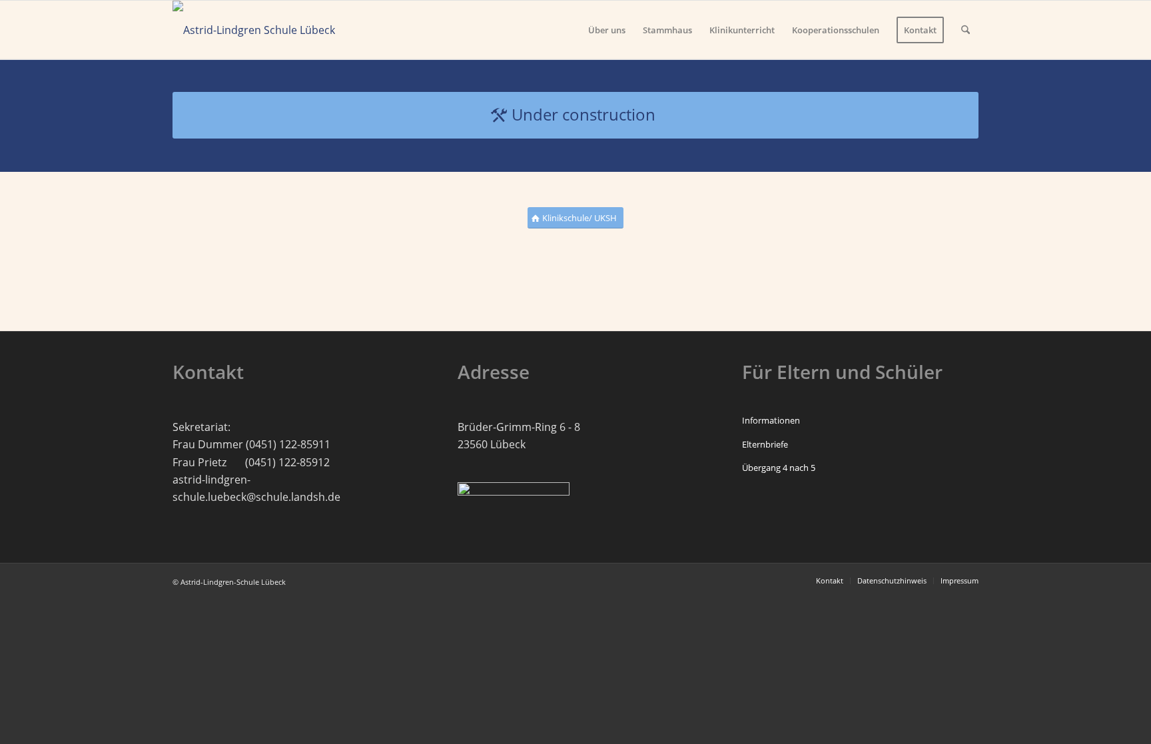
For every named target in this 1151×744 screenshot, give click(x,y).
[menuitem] (606, 30)
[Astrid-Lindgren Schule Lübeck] (254, 30)
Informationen (771, 420)
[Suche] (965, 30)
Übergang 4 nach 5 (778, 468)
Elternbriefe (765, 444)
